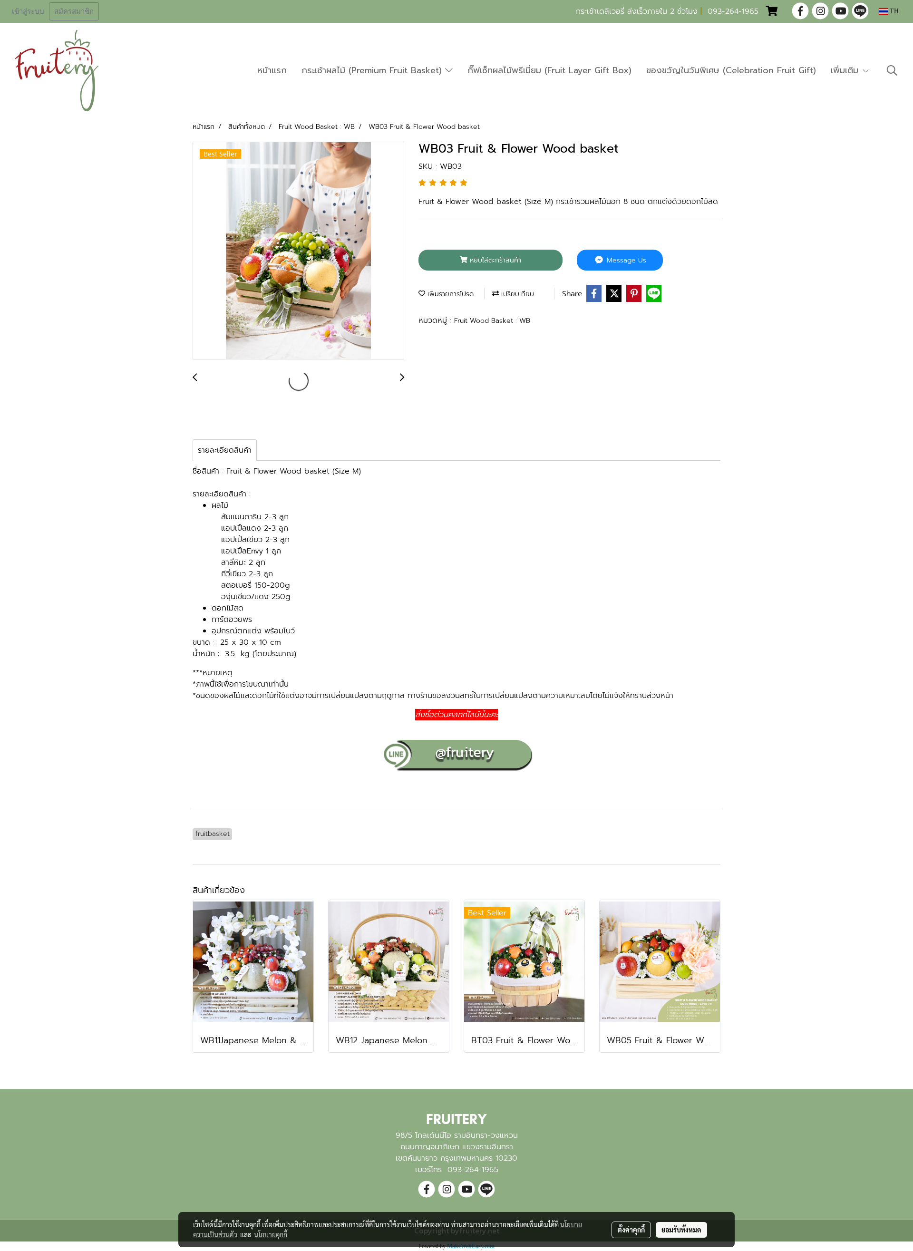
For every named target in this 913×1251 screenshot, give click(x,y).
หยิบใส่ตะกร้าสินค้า (494, 260)
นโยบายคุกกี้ (270, 1234)
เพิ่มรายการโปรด (449, 294)
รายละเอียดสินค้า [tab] (225, 450)
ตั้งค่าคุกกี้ (631, 1229)
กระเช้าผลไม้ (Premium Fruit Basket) (373, 70)
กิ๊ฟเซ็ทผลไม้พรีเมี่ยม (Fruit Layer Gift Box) (549, 70)
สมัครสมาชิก (74, 11)
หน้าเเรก (272, 70)
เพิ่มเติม (846, 70)
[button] (892, 70)
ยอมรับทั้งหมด (681, 1229)
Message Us (625, 260)
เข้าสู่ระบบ (28, 11)
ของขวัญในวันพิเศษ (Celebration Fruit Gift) (731, 70)
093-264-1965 (733, 11)
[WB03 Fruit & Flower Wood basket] (298, 251)
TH (893, 11)
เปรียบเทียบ (516, 294)
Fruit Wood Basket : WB (492, 321)
